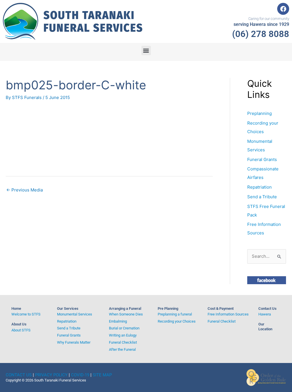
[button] (146, 50)
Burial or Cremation (124, 328)
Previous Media (24, 190)
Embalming (118, 321)
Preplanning (259, 113)
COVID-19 (80, 374)
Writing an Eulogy (123, 335)
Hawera (264, 314)
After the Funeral (122, 349)
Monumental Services (74, 314)
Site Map (102, 374)
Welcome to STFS (25, 314)
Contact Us (267, 308)
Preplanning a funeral (175, 314)
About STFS (21, 330)
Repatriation (259, 187)
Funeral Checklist (123, 342)
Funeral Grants (262, 159)
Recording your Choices (177, 321)
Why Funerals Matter (73, 342)
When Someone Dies (126, 314)
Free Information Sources (228, 314)
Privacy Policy (51, 374)
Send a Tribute (262, 196)
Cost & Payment (221, 308)
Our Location (265, 326)
